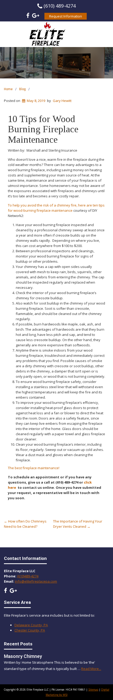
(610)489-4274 (27, 576)
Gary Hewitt (62, 100)
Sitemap (93, 689)
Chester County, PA (29, 630)
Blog (22, 89)
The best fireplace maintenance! (33, 468)
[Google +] (35, 16)
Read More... (91, 668)
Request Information (65, 16)
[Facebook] (27, 16)
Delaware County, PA (31, 625)
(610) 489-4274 (60, 6)
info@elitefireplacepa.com (36, 581)
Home (8, 89)
